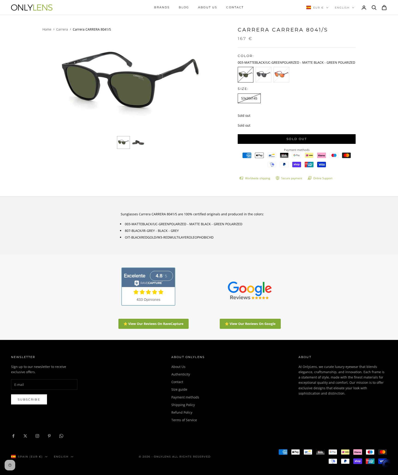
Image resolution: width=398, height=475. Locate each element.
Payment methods (185, 397)
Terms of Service (184, 420)
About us (207, 7)
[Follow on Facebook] (13, 436)
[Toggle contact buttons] (387, 464)
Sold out (297, 139)
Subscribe (29, 399)
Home (46, 29)
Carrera (62, 29)
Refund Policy (181, 412)
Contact (235, 7)
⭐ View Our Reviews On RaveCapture (153, 323)
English (342, 7)
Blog (184, 7)
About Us (178, 366)
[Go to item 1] (123, 142)
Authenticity (180, 374)
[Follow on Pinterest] (49, 436)
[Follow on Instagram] (37, 436)
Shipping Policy (183, 405)
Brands (162, 7)
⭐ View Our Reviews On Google (250, 323)
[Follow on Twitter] (25, 436)
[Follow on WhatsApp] (61, 436)
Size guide (179, 389)
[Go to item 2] (138, 142)
